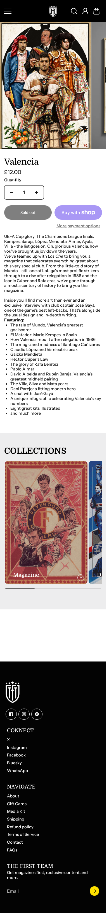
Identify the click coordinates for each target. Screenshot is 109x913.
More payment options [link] (78, 223)
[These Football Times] (53, 11)
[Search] (74, 11)
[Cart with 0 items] (96, 11)
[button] (96, 11)
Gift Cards (17, 804)
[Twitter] (36, 714)
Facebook (16, 755)
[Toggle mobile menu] (23, 11)
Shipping (15, 819)
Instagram (17, 747)
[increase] (37, 189)
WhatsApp (17, 770)
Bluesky (14, 763)
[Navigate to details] (78, 570)
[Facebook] (11, 714)
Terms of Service (23, 834)
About (13, 796)
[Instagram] (24, 714)
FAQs (12, 850)
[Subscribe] (94, 891)
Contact (15, 842)
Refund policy (20, 827)
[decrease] (11, 189)
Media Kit (16, 811)
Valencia (21, 158)
